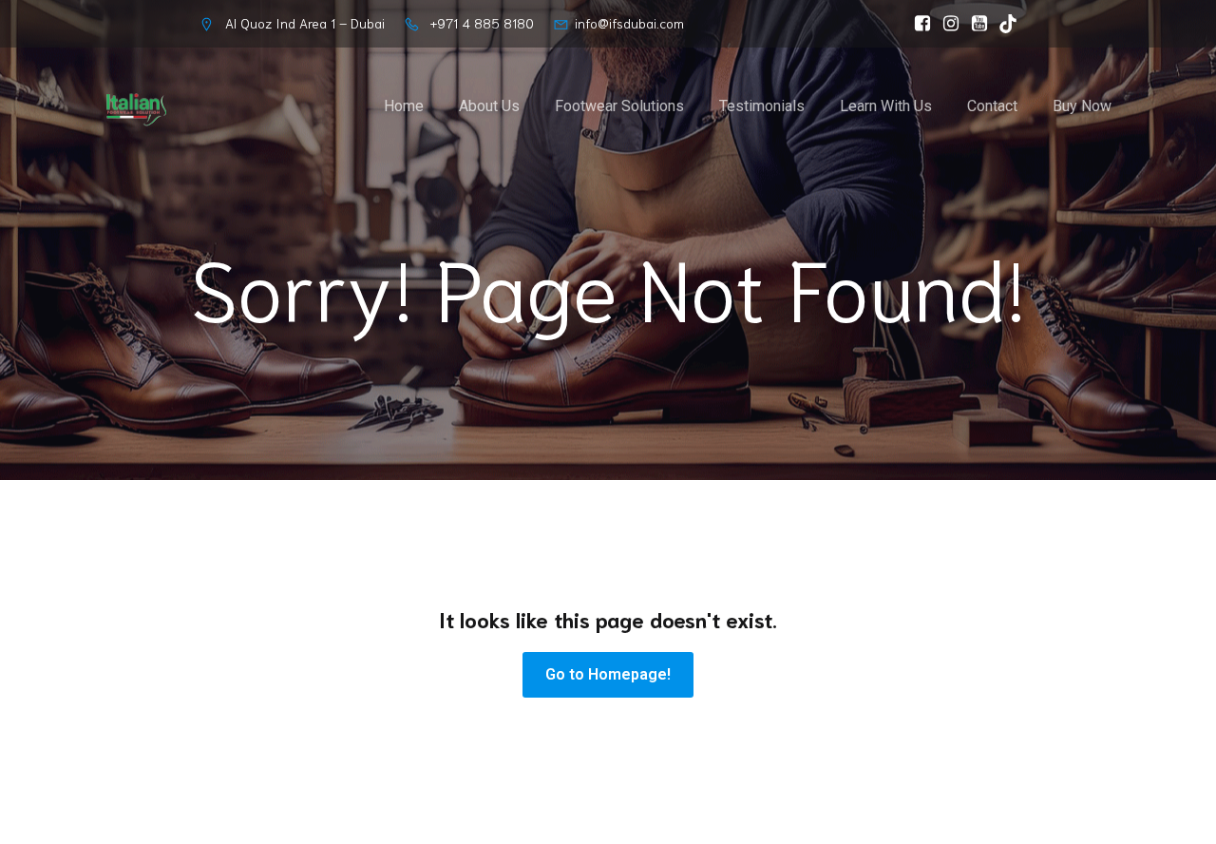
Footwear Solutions (619, 106)
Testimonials (762, 106)
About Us (489, 106)
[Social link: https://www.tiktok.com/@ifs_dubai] (1003, 24)
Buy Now (1082, 106)
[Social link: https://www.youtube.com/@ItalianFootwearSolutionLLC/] (974, 24)
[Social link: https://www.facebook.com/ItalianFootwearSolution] (917, 24)
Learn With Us (886, 106)
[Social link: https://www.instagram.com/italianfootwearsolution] (946, 24)
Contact (992, 106)
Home (404, 106)
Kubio (850, 832)
